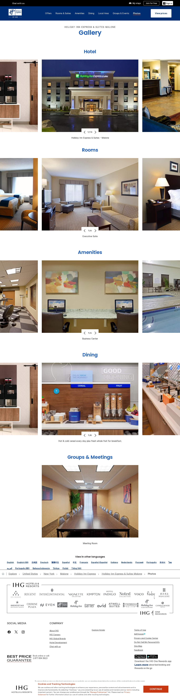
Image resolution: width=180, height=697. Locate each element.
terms (129, 689)
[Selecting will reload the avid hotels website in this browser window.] (101, 604)
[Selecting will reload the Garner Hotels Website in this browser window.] (89, 604)
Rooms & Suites (63, 13)
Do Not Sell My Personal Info (147, 642)
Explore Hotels (98, 630)
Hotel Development (58, 642)
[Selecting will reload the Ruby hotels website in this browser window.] (151, 593)
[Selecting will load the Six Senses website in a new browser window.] (16, 593)
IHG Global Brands (58, 638)
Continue (156, 689)
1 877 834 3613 (40, 658)
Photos (136, 13)
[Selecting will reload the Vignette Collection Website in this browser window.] (75, 593)
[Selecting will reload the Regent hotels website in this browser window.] (30, 593)
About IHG (54, 631)
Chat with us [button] (18, 3)
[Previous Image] (84, 132)
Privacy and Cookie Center (146, 638)
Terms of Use (140, 630)
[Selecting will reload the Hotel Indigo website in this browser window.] (110, 593)
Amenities (79, 13)
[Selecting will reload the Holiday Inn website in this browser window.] (76, 604)
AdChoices (139, 634)
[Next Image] (95, 132)
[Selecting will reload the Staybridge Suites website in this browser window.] (130, 604)
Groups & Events (121, 13)
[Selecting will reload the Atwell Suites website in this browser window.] (114, 604)
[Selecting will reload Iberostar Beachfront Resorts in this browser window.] (17, 604)
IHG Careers (55, 635)
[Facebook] (10, 632)
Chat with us (55, 646)
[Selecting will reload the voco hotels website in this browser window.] (139, 593)
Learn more (141, 664)
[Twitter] (16, 632)
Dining (91, 13)
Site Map (138, 646)
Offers (48, 13)
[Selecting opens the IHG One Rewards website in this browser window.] (153, 613)
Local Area (103, 13)
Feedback (138, 650)
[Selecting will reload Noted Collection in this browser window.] (124, 593)
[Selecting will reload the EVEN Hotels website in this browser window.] (47, 604)
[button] (167, 3)
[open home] (4, 574)
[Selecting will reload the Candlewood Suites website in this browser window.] (162, 604)
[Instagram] (23, 632)
